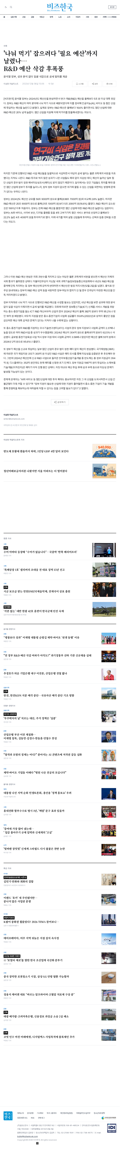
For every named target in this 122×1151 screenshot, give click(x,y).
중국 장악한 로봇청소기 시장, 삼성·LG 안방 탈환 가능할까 (36, 976)
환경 (96, 17)
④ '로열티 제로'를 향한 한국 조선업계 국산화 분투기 (33, 958)
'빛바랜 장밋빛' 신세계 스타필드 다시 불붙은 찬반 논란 (34, 849)
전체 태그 (41, 1118)
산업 (23, 17)
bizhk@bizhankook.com (27, 1136)
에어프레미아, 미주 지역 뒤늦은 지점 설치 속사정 (31, 938)
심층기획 (14, 17)
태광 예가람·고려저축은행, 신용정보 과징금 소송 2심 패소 (36, 1014)
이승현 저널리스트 (11, 84)
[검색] (11, 7)
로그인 (112, 7)
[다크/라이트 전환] (6, 7)
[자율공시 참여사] (111, 1128)
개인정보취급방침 (66, 1113)
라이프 (114, 17)
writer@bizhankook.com (14, 419)
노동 (59, 17)
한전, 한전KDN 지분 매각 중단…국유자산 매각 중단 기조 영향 (39, 693)
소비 (68, 17)
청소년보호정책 (99, 1113)
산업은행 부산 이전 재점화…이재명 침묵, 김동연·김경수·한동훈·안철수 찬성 (30, 736)
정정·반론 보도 (22, 1118)
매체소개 (20, 1113)
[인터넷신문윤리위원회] (108, 1118)
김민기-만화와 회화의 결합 (18, 879)
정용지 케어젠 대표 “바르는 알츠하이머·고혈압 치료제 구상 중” (39, 994)
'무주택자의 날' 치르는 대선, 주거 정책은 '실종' (30, 716)
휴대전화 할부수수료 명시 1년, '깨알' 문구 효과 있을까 (34, 811)
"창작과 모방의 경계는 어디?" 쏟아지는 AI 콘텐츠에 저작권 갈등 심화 (43, 754)
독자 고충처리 (52, 1113)
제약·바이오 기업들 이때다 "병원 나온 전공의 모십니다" (35, 772)
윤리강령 (30, 1113)
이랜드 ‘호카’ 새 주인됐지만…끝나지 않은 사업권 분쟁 (20, 899)
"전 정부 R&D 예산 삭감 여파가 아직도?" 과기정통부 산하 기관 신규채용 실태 (47, 655)
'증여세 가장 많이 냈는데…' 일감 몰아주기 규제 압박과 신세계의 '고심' (28, 830)
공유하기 (61, 402)
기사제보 (40, 1113)
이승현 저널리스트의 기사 (14, 440)
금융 (32, 17)
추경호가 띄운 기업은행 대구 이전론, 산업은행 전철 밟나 (35, 673)
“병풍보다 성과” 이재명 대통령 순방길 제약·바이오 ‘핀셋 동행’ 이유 (41, 637)
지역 (104, 17)
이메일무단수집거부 (83, 1113)
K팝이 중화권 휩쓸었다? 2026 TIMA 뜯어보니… (31, 920)
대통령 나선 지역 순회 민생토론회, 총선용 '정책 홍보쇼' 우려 (37, 793)
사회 (87, 17)
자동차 (78, 17)
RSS (32, 1118)
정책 (51, 17)
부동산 (42, 17)
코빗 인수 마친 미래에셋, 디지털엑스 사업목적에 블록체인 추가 (39, 1035)
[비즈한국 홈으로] (60, 7)
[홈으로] (8, 1115)
